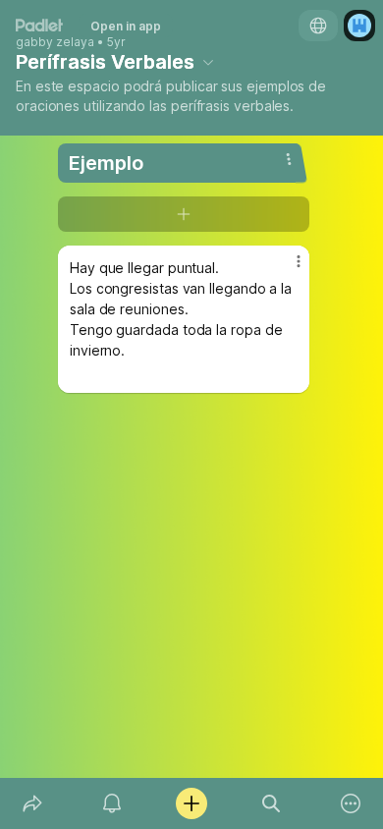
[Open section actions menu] (288, 159)
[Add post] (191, 803)
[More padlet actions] (351, 803)
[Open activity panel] (111, 803)
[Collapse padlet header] (208, 62)
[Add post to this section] (183, 214)
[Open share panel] (32, 803)
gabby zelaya (55, 42)
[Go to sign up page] (359, 25)
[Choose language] (318, 25)
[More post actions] (285, 269)
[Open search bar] (272, 803)
